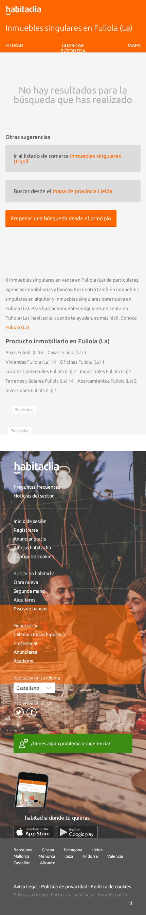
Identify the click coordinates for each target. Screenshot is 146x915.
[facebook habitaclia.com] (31, 712)
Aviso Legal (26, 886)
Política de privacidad (64, 886)
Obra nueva (26, 582)
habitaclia (83, 894)
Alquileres (24, 600)
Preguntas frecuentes (37, 487)
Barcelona (23, 850)
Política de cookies (111, 886)
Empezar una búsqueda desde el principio (61, 218)
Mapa (134, 45)
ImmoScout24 (113, 894)
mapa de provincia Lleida (82, 191)
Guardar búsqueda (73, 84)
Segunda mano (29, 591)
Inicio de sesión (30, 521)
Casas (65, 352)
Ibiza (69, 856)
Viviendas (27, 362)
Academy (23, 661)
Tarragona (72, 850)
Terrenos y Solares (36, 381)
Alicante (47, 862)
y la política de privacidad (86, 72)
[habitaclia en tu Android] (77, 832)
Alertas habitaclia (32, 547)
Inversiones (29, 390)
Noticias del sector (34, 496)
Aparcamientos (105, 381)
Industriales (104, 371)
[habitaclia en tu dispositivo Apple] (34, 832)
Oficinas (80, 362)
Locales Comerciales (38, 371)
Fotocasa (60, 894)
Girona (48, 850)
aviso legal (52, 72)
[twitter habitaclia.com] (19, 712)
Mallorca (21, 856)
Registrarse (26, 530)
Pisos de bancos (30, 608)
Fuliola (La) (17, 327)
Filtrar (14, 45)
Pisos (22, 352)
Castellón (22, 862)
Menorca (47, 856)
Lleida (97, 850)
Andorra (90, 856)
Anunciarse (25, 652)
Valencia (115, 856)
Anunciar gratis (30, 539)
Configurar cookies (34, 556)
